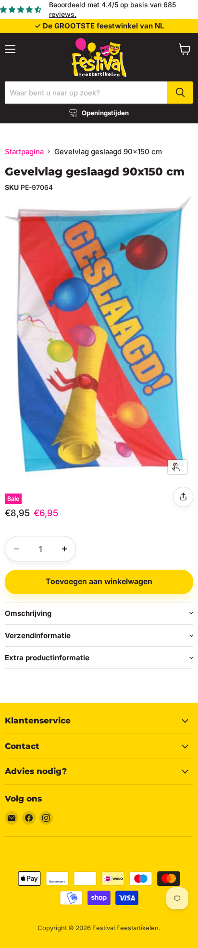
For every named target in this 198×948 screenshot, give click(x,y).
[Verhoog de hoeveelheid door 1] (64, 548)
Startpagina (24, 151)
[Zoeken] (180, 92)
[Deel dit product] (183, 497)
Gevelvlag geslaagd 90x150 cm (95, 171)
